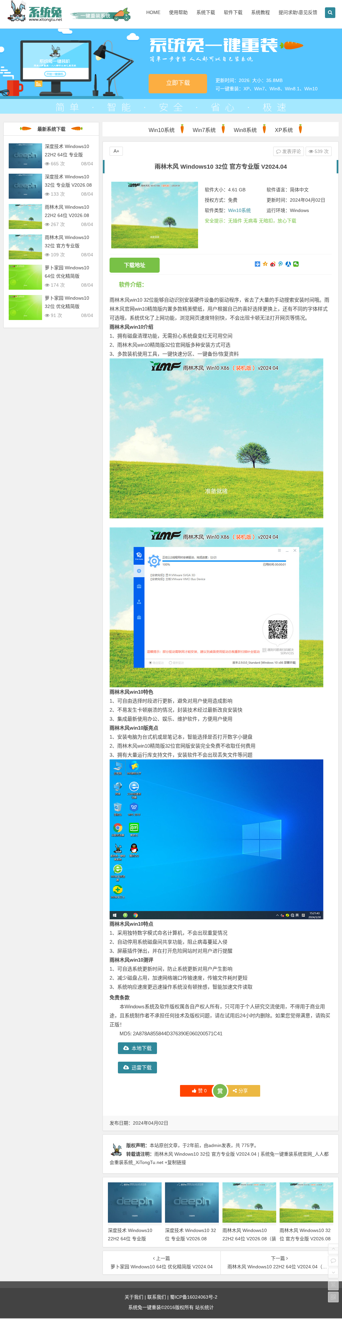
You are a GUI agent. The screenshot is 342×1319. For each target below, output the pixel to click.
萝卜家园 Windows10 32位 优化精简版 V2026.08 (67, 306)
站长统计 (204, 1307)
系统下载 (205, 12)
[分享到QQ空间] (265, 264)
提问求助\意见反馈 (298, 12)
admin (214, 1145)
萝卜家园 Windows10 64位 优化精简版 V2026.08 (67, 276)
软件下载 (233, 12)
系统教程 (260, 12)
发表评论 (291, 151)
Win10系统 (162, 130)
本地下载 (142, 1048)
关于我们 (134, 1297)
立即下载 (178, 83)
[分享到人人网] (288, 264)
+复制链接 (174, 1162)
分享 (243, 1090)
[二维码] (333, 1297)
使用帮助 (178, 12)
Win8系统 (245, 130)
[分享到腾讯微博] (281, 264)
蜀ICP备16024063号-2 (193, 1297)
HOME (153, 12)
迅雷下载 (142, 1067)
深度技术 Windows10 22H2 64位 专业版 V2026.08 (130, 1239)
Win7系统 (204, 130)
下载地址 (134, 265)
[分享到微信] (296, 264)
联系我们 (156, 1297)
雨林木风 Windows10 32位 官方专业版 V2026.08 (67, 246)
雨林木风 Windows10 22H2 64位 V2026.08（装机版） (249, 1239)
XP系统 (284, 130)
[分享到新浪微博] (273, 264)
